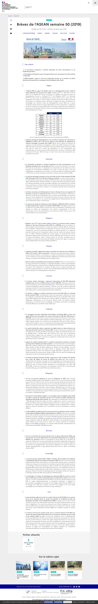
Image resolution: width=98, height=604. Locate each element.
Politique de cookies (55, 597)
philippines (72, 33)
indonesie (47, 33)
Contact (24, 597)
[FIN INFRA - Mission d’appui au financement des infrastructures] (66, 591)
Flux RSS (74, 597)
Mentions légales (31, 597)
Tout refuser (59, 602)
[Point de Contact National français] (50, 591)
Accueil (10, 16)
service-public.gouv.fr (37, 599)
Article (49, 20)
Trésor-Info (16, 16)
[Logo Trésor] (28, 7)
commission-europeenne (29, 33)
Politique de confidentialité (43, 597)
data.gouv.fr (63, 599)
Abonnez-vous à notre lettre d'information (28, 586)
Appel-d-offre (63, 33)
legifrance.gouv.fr (48, 599)
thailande (55, 33)
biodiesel (40, 33)
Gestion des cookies (66, 597)
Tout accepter (48, 602)
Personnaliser (67, 602)
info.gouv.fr (56, 599)
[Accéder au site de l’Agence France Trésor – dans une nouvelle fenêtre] (33, 591)
